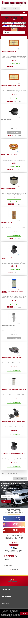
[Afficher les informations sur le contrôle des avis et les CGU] (23, 550)
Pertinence (14, 32)
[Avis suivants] (27, 561)
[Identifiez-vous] (24, 12)
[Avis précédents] (1, 561)
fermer (24, 613)
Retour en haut (20, 478)
